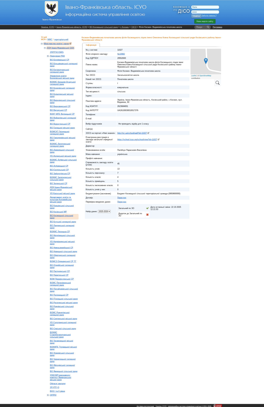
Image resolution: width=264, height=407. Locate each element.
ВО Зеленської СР (58, 183)
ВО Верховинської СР (60, 106)
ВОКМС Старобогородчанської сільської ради (60, 334)
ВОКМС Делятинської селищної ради (60, 145)
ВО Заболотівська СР (60, 173)
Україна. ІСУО (47, 27)
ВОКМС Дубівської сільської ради (63, 161)
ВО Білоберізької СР (59, 60)
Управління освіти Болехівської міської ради (62, 77)
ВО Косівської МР (58, 212)
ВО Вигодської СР (58, 110)
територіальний (61, 39)
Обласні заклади (57, 383)
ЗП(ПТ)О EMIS (57, 52)
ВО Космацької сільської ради (104, 27)
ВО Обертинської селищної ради (62, 256)
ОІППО (53, 395)
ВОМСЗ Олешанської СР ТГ (63, 261)
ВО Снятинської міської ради (63, 319)
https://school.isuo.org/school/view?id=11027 (137, 139)
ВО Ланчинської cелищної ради (62, 226)
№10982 (121, 54)
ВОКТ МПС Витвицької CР (62, 114)
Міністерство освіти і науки (56, 43)
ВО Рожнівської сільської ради (62, 307)
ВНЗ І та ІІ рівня (57, 391)
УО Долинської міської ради (63, 156)
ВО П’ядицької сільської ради (64, 299)
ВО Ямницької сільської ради (63, 371)
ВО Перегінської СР (59, 275)
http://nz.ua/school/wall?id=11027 (132, 133)
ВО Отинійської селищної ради (62, 266)
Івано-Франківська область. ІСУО (71, 27)
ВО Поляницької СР (59, 295)
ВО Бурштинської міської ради (61, 95)
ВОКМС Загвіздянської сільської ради (60, 178)
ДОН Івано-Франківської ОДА (60, 48)
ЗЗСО (134, 27)
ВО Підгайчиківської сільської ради (64, 290)
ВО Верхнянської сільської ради (62, 101)
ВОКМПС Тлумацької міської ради (63, 348)
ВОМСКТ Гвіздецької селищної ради (59, 132)
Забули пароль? (209, 15)
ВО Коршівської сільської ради (62, 206)
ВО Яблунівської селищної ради (62, 366)
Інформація (91, 45)
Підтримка (217, 27)
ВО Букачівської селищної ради (62, 89)
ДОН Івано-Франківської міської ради (61, 188)
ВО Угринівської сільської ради (62, 354)
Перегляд (121, 198)
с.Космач (124, 27)
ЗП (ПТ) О (54, 387)
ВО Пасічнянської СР (60, 271)
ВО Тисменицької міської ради (61, 342)
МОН (43, 39)
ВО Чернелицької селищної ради (63, 360)
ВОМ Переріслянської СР (62, 279)
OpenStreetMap (205, 75)
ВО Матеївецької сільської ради (62, 236)
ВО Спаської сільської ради (63, 328)
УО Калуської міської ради (62, 193)
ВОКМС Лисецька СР (60, 231)
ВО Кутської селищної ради (63, 222)
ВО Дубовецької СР (59, 166)
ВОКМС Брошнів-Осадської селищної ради (63, 83)
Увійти (196, 16)
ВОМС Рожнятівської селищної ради (60, 313)
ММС (50, 39)
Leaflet (193, 75)
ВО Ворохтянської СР (60, 124)
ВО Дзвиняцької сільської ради (62, 151)
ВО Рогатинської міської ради (64, 302)
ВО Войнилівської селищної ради (63, 119)
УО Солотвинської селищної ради (63, 323)
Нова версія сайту (204, 21)
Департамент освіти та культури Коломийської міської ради (61, 199)
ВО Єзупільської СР (59, 170)
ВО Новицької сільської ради (63, 251)
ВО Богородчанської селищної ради (59, 71)
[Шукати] (208, 27)
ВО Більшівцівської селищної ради (63, 64)
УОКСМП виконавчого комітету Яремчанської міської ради (60, 377)
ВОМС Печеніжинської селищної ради (60, 284)
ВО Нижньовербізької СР (61, 247)
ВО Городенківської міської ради (62, 139)
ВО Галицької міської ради (62, 128)
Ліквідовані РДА (57, 56)
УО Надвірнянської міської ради (62, 242)
